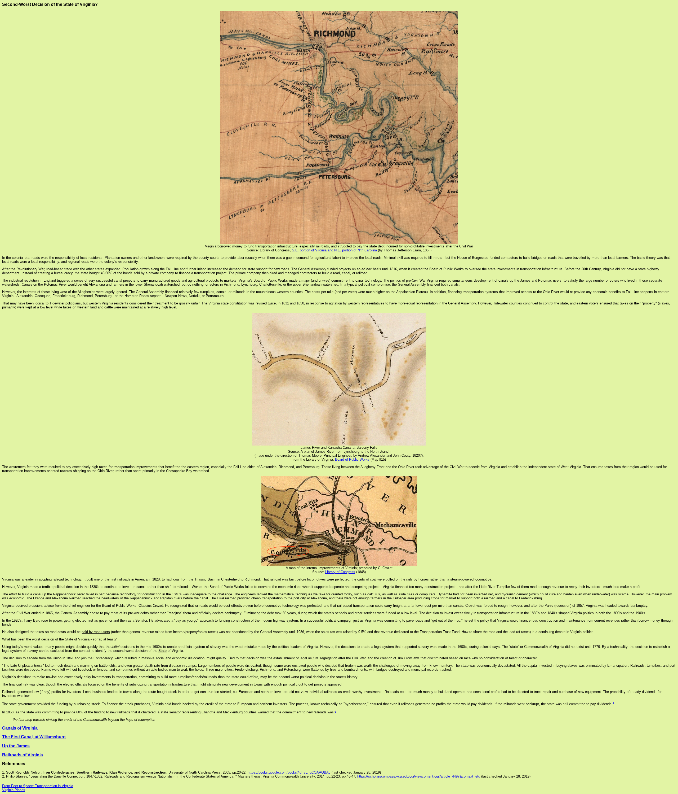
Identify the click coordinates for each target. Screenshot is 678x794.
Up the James (16, 746)
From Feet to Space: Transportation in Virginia (37, 786)
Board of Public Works (352, 459)
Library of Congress (340, 572)
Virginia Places (13, 790)
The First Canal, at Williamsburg (34, 737)
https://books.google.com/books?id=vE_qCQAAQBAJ (289, 772)
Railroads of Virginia (22, 755)
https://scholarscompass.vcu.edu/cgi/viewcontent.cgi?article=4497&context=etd (418, 776)
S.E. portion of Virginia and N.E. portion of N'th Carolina (334, 250)
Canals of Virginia (20, 728)
